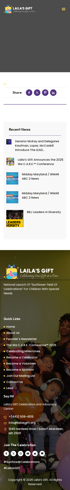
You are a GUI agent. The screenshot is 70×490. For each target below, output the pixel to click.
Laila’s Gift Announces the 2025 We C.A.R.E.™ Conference (40, 162)
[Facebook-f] (6, 453)
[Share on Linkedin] (53, 92)
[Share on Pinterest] (45, 92)
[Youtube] (28, 453)
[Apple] (35, 453)
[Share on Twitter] (37, 92)
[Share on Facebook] (29, 92)
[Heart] (42, 453)
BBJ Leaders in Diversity (44, 212)
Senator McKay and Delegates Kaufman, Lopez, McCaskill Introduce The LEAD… (37, 145)
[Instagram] (20, 453)
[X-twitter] (13, 453)
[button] (63, 9)
